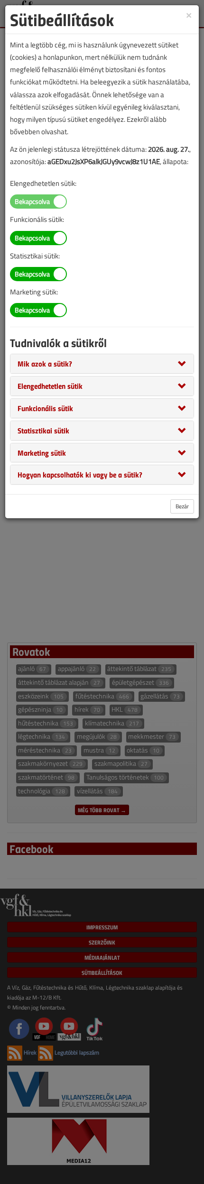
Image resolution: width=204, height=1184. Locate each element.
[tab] (102, 363)
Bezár (182, 506)
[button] (45, 363)
